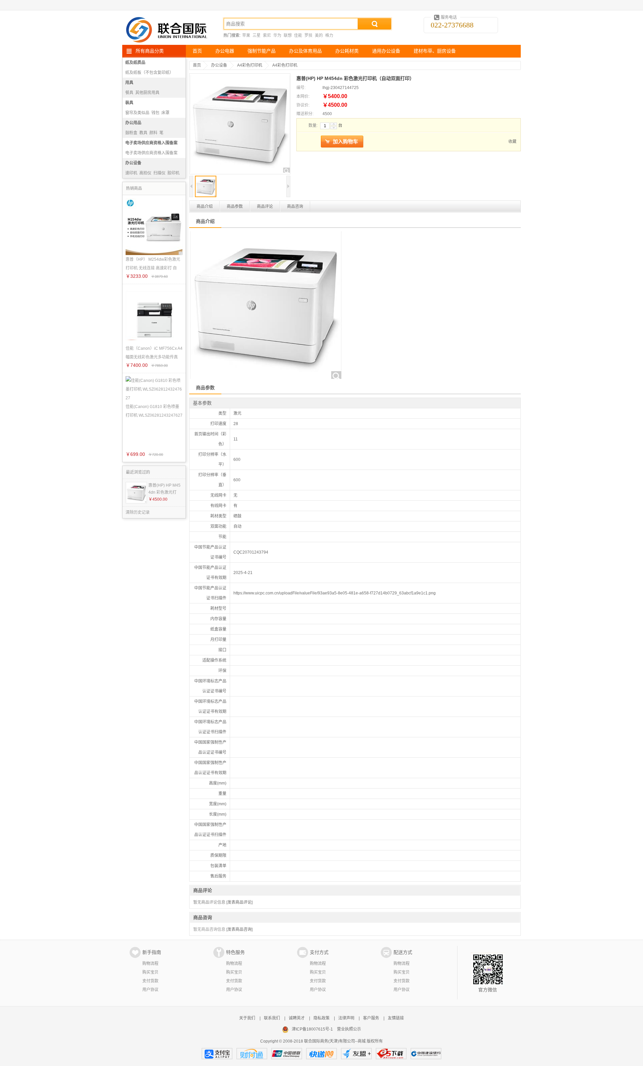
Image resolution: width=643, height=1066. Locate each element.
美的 (319, 35)
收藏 (512, 141)
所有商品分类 (150, 51)
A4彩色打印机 (249, 65)
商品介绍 (205, 206)
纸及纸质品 (135, 62)
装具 (129, 102)
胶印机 (173, 173)
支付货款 (150, 981)
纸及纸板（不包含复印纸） (149, 72)
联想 (288, 35)
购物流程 (150, 963)
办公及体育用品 (305, 51)
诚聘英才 (297, 1018)
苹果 (246, 35)
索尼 (267, 35)
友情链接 (396, 1018)
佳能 (298, 35)
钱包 (155, 112)
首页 (197, 51)
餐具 (129, 92)
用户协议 (150, 989)
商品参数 (235, 206)
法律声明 (346, 1018)
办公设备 (133, 163)
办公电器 (224, 51)
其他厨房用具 (147, 92)
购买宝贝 (150, 972)
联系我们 (272, 1018)
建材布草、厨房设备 (435, 51)
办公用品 (133, 122)
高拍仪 (145, 173)
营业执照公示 (349, 1029)
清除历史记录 (138, 512)
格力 (329, 35)
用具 (129, 82)
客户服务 (371, 1018)
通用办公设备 (386, 51)
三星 (257, 35)
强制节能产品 (261, 51)
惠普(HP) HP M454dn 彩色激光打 (164, 489)
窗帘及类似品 (137, 112)
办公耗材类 (347, 51)
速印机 (131, 173)
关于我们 (247, 1018)
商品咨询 (295, 206)
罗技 (308, 35)
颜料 (153, 133)
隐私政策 (321, 1018)
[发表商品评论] (239, 902)
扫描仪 (159, 173)
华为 (277, 35)
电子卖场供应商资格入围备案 (151, 143)
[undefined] (239, 124)
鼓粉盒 (131, 133)
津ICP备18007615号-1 (312, 1029)
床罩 (165, 112)
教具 (143, 133)
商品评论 (265, 206)
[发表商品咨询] (239, 929)
